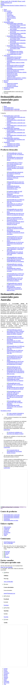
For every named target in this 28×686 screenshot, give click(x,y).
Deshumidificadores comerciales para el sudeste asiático (18, 34)
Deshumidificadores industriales (14, 36)
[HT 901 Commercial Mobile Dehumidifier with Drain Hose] (15, 386)
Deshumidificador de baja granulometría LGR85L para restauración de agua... (14, 187)
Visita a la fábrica (11, 16)
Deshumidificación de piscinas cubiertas (16, 72)
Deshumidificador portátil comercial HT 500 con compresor (15, 380)
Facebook (6, 605)
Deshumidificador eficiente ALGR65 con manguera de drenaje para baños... (15, 233)
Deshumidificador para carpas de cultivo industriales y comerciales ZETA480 (15, 253)
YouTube (6, 617)
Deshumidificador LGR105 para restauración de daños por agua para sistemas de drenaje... (15, 279)
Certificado (9, 12)
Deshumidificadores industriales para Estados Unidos (18, 38)
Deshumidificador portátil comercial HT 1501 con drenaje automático (14, 407)
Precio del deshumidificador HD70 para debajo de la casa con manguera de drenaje (15, 223)
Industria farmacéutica (12, 75)
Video (8, 20)
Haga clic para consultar (6, 567)
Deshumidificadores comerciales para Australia (15, 110)
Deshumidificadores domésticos (14, 45)
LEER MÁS (7, 429)
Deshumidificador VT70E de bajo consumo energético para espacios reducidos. (15, 168)
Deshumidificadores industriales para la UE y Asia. (18, 43)
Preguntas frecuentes (9, 87)
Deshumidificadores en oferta (14, 54)
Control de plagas (11, 76)
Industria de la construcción (13, 58)
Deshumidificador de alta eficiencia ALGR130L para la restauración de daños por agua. (15, 372)
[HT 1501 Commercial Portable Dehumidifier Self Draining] (15, 404)
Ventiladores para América (16, 51)
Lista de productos (11, 18)
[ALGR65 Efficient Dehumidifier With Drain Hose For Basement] (15, 339)
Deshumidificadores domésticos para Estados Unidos (18, 47)
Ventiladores (10, 50)
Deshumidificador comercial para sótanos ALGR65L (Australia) (15, 333)
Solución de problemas (12, 86)
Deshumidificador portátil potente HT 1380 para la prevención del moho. (15, 397)
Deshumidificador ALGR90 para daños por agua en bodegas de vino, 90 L (15, 205)
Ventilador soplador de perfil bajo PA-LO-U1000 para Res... (15, 196)
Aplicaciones (7, 55)
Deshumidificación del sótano (14, 57)
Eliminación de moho (12, 73)
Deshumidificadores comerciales (15, 23)
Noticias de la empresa (12, 83)
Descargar (9, 13)
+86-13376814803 (12, 1)
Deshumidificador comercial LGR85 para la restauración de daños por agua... (14, 289)
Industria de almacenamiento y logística (16, 77)
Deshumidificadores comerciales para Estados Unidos (18, 25)
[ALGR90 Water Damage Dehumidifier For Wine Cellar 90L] (15, 349)
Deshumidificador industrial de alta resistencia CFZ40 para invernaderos (15, 178)
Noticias (6, 82)
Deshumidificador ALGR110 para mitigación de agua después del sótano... (15, 244)
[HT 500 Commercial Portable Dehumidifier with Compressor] (15, 377)
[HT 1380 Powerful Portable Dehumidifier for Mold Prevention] (15, 394)
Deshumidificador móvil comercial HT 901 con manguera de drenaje (15, 388)
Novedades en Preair (6, 410)
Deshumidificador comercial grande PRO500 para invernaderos (15, 260)
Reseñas (9, 19)
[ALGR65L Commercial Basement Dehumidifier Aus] (15, 331)
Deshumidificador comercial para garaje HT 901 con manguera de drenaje (15, 159)
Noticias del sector (11, 84)
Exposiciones (10, 15)
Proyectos (6, 80)
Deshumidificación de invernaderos (15, 69)
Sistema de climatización (13, 70)
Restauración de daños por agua (14, 79)
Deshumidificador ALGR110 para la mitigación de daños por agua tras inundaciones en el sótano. (15, 363)
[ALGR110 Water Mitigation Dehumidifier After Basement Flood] (15, 360)
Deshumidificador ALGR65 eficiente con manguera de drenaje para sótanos (15, 342)
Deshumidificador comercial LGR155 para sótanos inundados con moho (15, 270)
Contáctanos (7, 89)
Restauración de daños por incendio (15, 65)
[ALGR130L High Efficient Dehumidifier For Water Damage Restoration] (15, 369)
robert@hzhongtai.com (9, 542)
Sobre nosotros (7, 11)
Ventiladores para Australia (16, 52)
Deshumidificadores (9, 22)
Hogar (5, 9)
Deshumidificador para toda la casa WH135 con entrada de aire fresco (15, 214)
